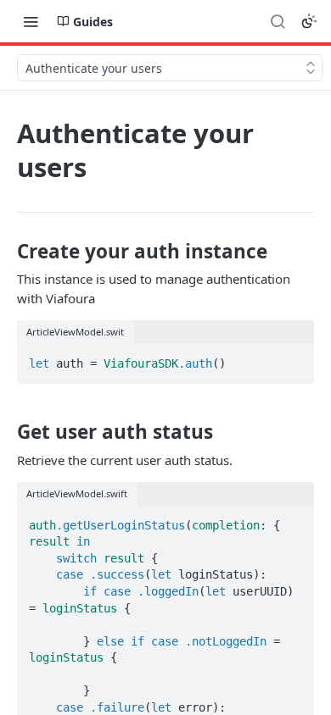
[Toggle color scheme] (309, 21)
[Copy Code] (293, 358)
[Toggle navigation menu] (30, 21)
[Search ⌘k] (277, 21)
